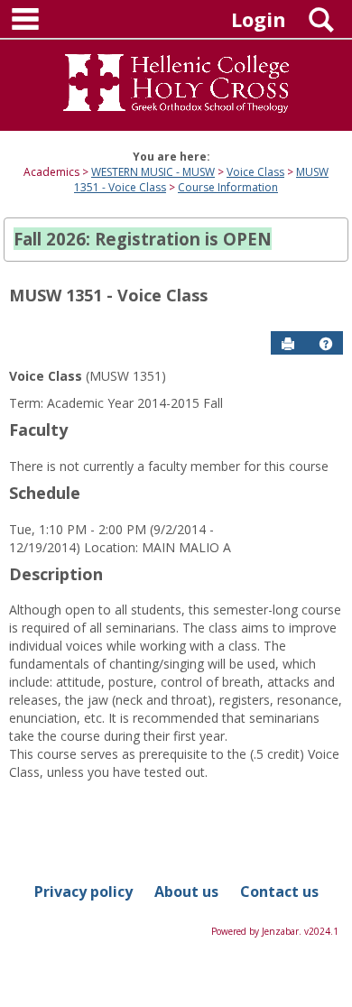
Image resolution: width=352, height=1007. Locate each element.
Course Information (228, 187)
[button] (326, 344)
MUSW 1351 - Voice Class (108, 295)
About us (186, 891)
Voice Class (255, 172)
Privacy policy (83, 891)
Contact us (279, 891)
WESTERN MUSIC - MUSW (153, 172)
